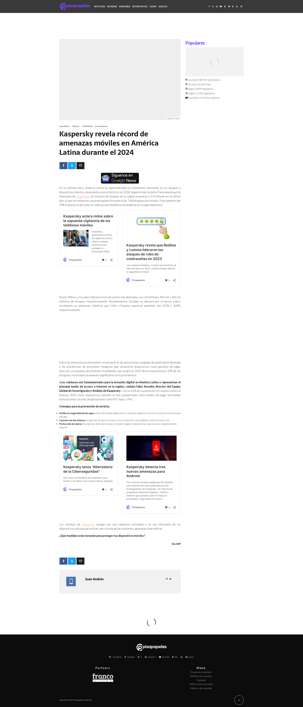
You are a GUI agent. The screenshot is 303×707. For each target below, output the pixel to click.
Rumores (124, 6)
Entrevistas (139, 6)
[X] (213, 6)
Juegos (162, 6)
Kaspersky (82, 196)
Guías (152, 6)
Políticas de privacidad (201, 684)
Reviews (112, 6)
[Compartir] (63, 165)
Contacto (201, 680)
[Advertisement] (151, 28)
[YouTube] (221, 6)
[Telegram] (229, 6)
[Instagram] (217, 6)
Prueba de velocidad (201, 672)
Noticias (99, 6)
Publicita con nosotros (201, 676)
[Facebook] (209, 6)
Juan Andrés (64, 126)
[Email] (80, 165)
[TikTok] (225, 6)
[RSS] (233, 6)
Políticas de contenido (201, 688)
